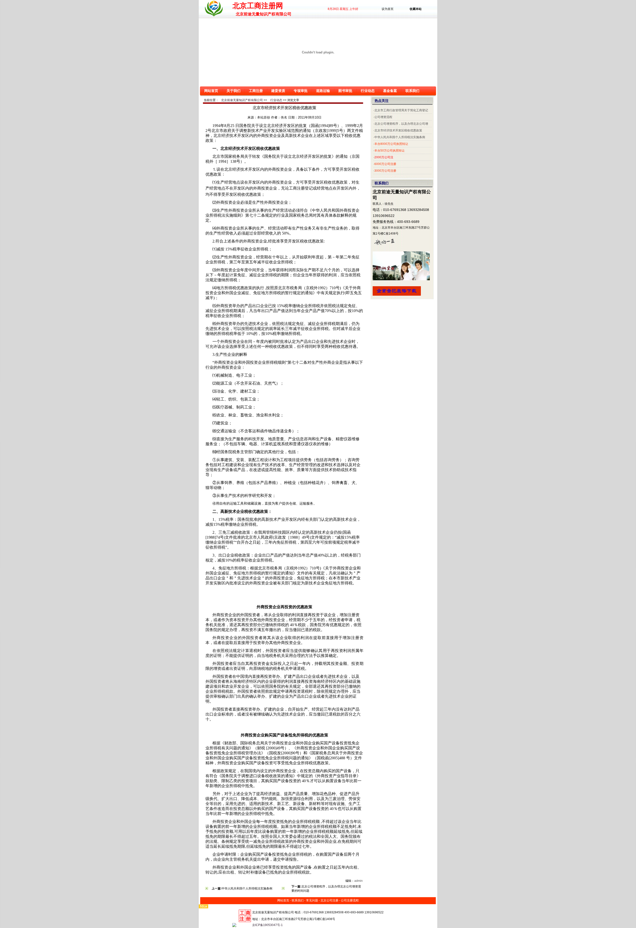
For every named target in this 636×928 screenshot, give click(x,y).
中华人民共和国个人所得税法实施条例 (247, 888)
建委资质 (278, 91)
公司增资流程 (383, 117)
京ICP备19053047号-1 (267, 925)
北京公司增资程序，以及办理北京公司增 (401, 123)
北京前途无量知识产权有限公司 (242, 100)
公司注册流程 (350, 900)
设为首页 (388, 9)
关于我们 (233, 91)
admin (358, 881)
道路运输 (323, 91)
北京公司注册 (329, 900)
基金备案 (390, 91)
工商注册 (256, 91)
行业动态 (368, 91)
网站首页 (211, 91)
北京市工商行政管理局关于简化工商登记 (401, 110)
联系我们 (412, 91)
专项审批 (301, 91)
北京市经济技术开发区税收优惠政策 (398, 130)
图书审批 (345, 91)
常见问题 (312, 900)
